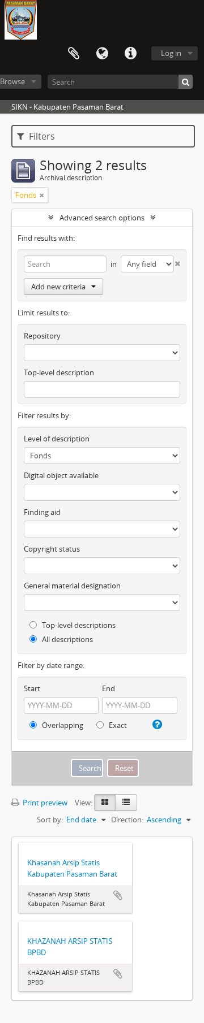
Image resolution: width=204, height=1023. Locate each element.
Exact (117, 725)
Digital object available (61, 475)
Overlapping (61, 725)
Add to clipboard (118, 895)
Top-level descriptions (78, 625)
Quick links (130, 54)
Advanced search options (102, 218)
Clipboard (74, 54)
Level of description (57, 439)
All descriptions (66, 639)
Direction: (127, 819)
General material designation (72, 585)
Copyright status (52, 549)
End (108, 688)
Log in (171, 53)
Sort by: (50, 819)
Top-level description (59, 372)
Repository (42, 336)
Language (102, 54)
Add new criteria (58, 286)
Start (32, 688)
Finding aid (42, 512)
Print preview (44, 802)
